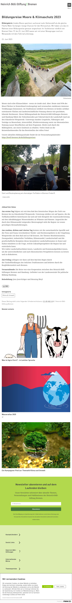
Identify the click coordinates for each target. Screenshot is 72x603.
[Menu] (69, 5)
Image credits (6, 197)
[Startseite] (19, 4)
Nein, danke (60, 586)
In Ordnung (47, 586)
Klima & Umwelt (8, 295)
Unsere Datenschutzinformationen (11, 597)
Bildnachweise (67, 98)
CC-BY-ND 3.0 (48, 301)
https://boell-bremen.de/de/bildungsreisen (19, 137)
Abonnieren (36, 509)
